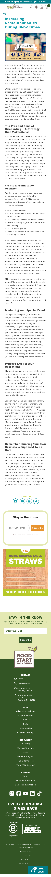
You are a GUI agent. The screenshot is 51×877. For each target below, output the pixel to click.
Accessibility (26, 856)
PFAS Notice (25, 860)
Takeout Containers (25, 711)
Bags (25, 724)
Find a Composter (25, 761)
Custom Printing (25, 732)
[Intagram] (11, 794)
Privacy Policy (25, 852)
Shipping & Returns (25, 780)
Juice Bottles (25, 728)
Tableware (25, 720)
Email (20, 678)
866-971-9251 (23, 683)
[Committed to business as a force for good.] (13, 829)
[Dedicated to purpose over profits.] (32, 829)
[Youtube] (25, 794)
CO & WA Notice (25, 864)
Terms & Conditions (25, 848)
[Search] (31, 7)
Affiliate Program (25, 756)
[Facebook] (18, 794)
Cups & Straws (25, 715)
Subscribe (37, 528)
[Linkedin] (32, 794)
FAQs (25, 776)
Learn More (40, 2)
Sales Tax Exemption (25, 785)
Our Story (25, 743)
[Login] (41, 7)
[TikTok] (39, 794)
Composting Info (25, 748)
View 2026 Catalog (25, 765)
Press (25, 752)
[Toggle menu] (3, 7)
